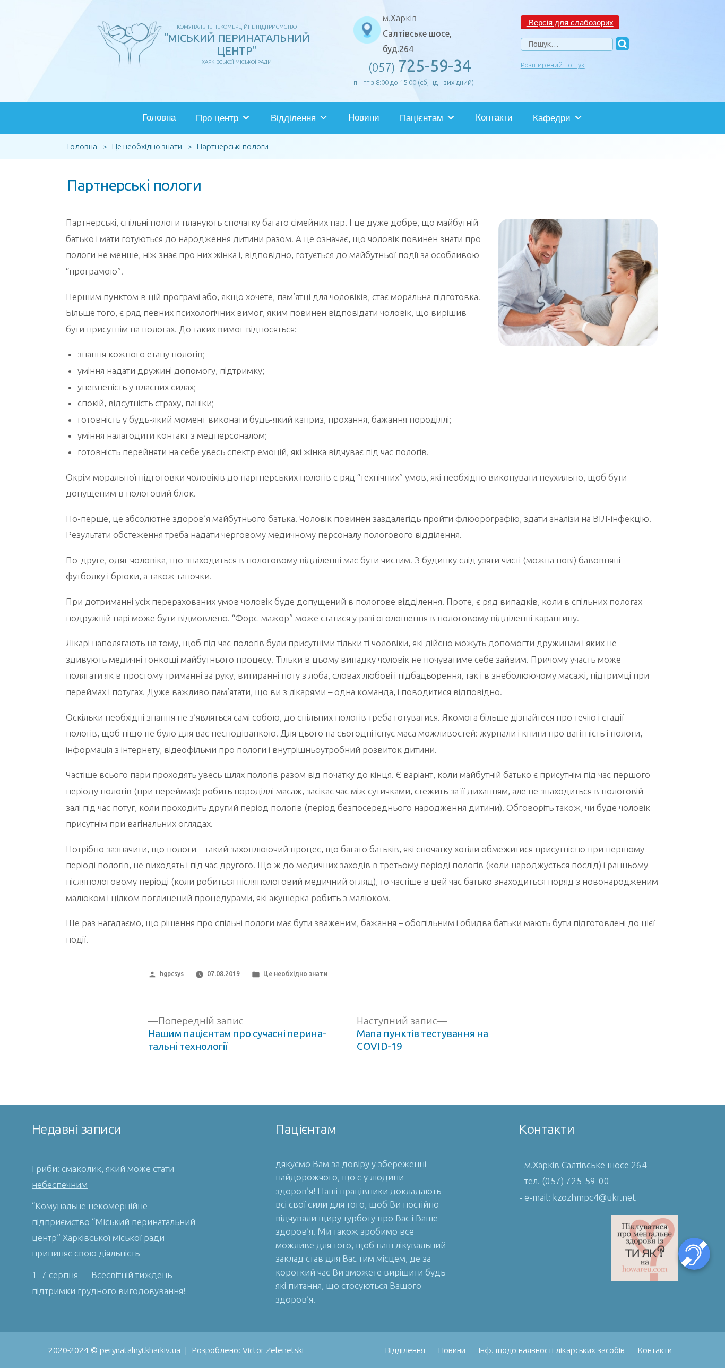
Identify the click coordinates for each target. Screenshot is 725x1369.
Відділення (293, 118)
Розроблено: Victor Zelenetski (248, 1350)
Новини (363, 118)
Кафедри (552, 118)
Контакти (494, 118)
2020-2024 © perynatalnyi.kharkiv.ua (114, 1350)
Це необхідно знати (295, 973)
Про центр (217, 118)
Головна (159, 118)
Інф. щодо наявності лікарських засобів (551, 1350)
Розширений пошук (553, 65)
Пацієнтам (421, 118)
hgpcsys (172, 973)
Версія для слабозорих (570, 22)
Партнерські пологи (134, 184)
